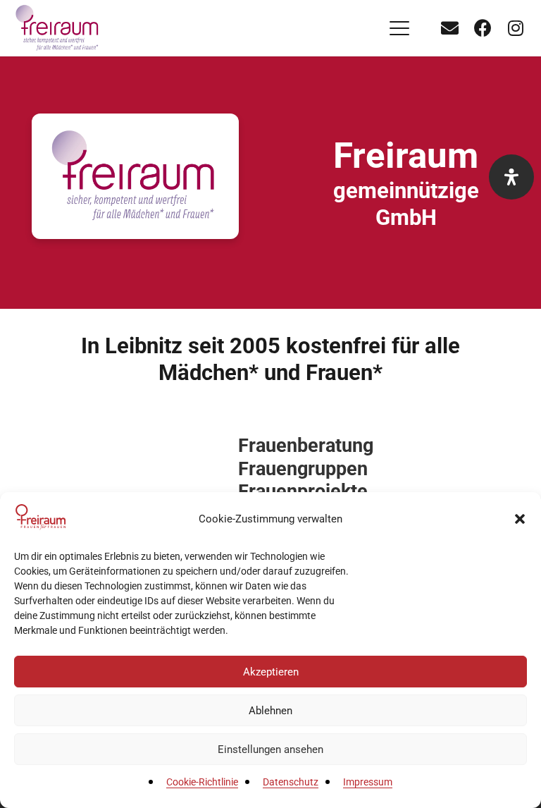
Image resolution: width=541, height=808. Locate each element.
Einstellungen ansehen (270, 749)
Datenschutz (290, 782)
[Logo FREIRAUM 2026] (58, 28)
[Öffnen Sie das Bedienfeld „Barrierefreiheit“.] (511, 177)
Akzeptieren (271, 672)
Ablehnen (270, 710)
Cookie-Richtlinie (202, 782)
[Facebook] (482, 28)
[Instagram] (515, 28)
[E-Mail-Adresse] (449, 28)
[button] (520, 519)
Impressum (367, 782)
